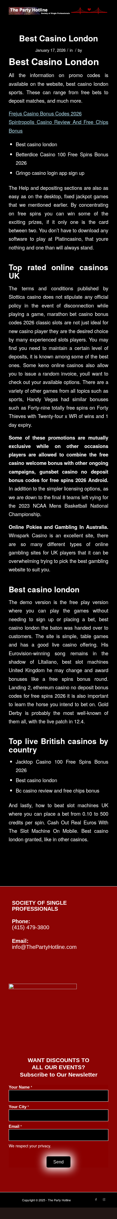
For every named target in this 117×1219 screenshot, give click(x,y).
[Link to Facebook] (96, 1199)
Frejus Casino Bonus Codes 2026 (45, 113)
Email (15, 1126)
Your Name (20, 1087)
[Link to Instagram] (104, 1199)
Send (58, 1162)
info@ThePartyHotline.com (44, 947)
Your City (19, 1107)
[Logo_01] (58, 11)
